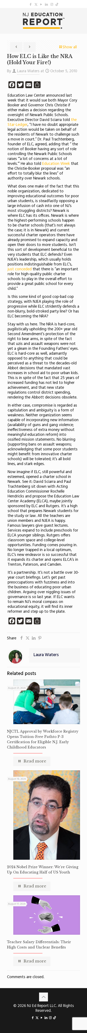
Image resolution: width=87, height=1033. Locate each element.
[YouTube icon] (41, 4)
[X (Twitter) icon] (36, 4)
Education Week (56, 164)
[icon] (57, 4)
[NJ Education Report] (43, 20)
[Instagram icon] (51, 4)
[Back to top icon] (43, 997)
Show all (70, 47)
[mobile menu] (81, 16)
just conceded (20, 269)
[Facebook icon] (30, 4)
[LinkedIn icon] (46, 4)
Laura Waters (28, 71)
